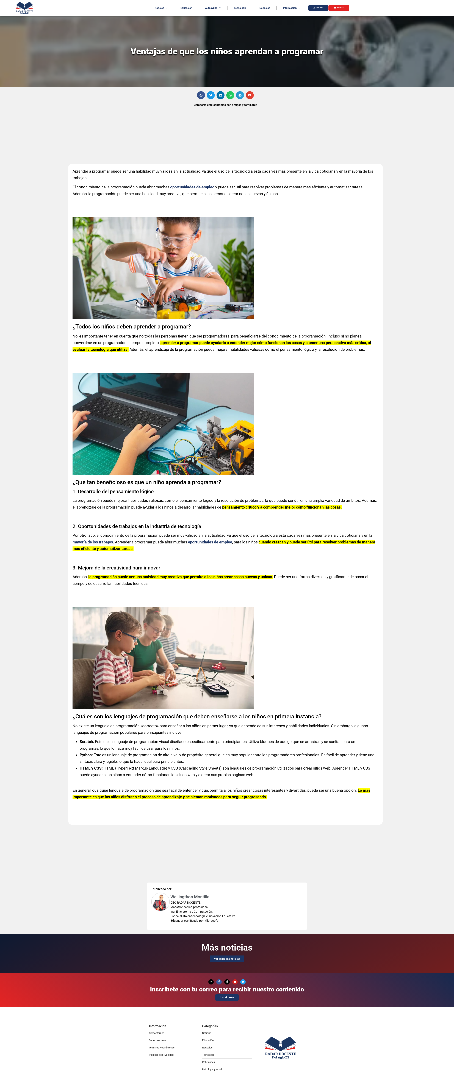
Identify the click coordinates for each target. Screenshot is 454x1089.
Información (290, 8)
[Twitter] (243, 982)
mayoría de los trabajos (93, 542)
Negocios (264, 8)
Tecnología (240, 8)
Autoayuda (211, 8)
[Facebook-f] (219, 982)
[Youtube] (235, 982)
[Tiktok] (227, 982)
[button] (201, 95)
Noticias (159, 8)
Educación (186, 8)
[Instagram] (211, 982)
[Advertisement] (34, 118)
